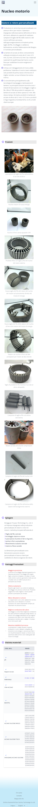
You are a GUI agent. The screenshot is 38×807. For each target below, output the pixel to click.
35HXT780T (28, 671)
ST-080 (32, 678)
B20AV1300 (28, 694)
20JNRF (32, 655)
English (20, 805)
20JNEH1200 (28, 656)
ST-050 (27, 678)
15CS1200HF (28, 685)
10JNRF (27, 655)
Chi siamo (19, 793)
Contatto (19, 796)
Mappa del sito (19, 799)
